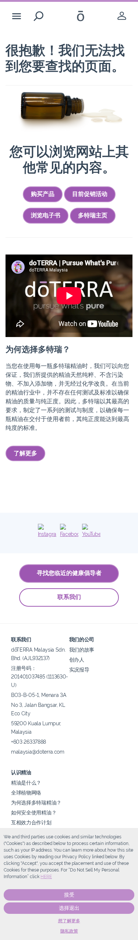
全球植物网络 (26, 792)
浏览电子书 (45, 215)
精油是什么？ (26, 782)
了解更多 (25, 453)
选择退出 (69, 908)
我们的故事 (81, 649)
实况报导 (79, 669)
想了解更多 (69, 920)
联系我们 (69, 596)
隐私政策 (69, 931)
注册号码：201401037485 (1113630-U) (39, 676)
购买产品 (42, 193)
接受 (69, 895)
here (46, 876)
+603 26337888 (28, 742)
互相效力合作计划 (31, 822)
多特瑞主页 (92, 215)
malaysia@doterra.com (37, 751)
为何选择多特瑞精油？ (36, 802)
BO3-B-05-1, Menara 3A (38, 695)
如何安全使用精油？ (33, 812)
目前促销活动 (89, 193)
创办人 (76, 659)
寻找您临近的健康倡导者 (69, 572)
